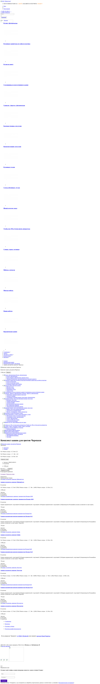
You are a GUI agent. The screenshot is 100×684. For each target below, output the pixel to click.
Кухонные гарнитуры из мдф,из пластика (17, 44)
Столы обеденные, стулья (12, 187)
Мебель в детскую (9, 270)
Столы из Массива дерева (12, 419)
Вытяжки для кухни (11, 400)
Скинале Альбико (10, 396)
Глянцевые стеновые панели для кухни (16, 394)
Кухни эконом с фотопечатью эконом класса (17, 377)
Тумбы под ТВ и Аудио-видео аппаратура (17, 229)
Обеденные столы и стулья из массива (16, 415)
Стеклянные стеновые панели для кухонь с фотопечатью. (20, 397)
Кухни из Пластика (11, 381)
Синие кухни (9, 390)
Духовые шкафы (10, 402)
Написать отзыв (10, 474)
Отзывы (6, 449)
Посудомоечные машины (12, 405)
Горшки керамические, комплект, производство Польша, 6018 (17, 499)
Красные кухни (10, 388)
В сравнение (9, 471)
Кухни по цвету (8, 64)
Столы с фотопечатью (11, 418)
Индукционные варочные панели (14, 404)
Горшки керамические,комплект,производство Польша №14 (17, 587)
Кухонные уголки (9, 167)
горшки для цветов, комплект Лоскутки (11, 570)
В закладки (3, 471)
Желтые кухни (10, 386)
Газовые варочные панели (13, 401)
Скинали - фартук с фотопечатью (14, 105)
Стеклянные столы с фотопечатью (15, 417)
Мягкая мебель (8, 290)
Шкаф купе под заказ (10, 208)
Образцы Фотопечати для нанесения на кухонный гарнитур (21, 379)
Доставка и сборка (9, 626)
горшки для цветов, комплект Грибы (10, 534)
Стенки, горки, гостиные (11, 249)
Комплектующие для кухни (12, 146)
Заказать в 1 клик (5, 470)
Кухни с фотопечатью (10, 23)
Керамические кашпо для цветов (14, 434)
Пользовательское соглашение (66, 682)
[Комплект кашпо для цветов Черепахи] (11, 444)
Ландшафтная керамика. (12, 435)
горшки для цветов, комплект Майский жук (12, 482)
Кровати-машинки (11, 429)
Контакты (7, 624)
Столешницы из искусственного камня (16, 85)
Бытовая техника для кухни (13, 126)
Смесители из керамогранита (13, 410)
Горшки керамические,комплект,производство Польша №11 (17, 516)
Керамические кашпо (10, 331)
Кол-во (2, 468)
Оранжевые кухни (11, 389)
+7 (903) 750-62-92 (22, 636)
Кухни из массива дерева (12, 383)
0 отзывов (3, 474)
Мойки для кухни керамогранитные (15, 409)
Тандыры (8, 436)
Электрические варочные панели (14, 406)
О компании (8, 621)
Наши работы (8, 311)
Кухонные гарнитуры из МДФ (14, 384)
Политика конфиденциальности (13, 629)
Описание (6, 447)
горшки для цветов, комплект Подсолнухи (12, 606)
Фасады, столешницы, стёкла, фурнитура (16, 411)
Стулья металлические (12, 421)
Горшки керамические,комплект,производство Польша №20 (17, 552)
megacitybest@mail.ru (43, 636)
